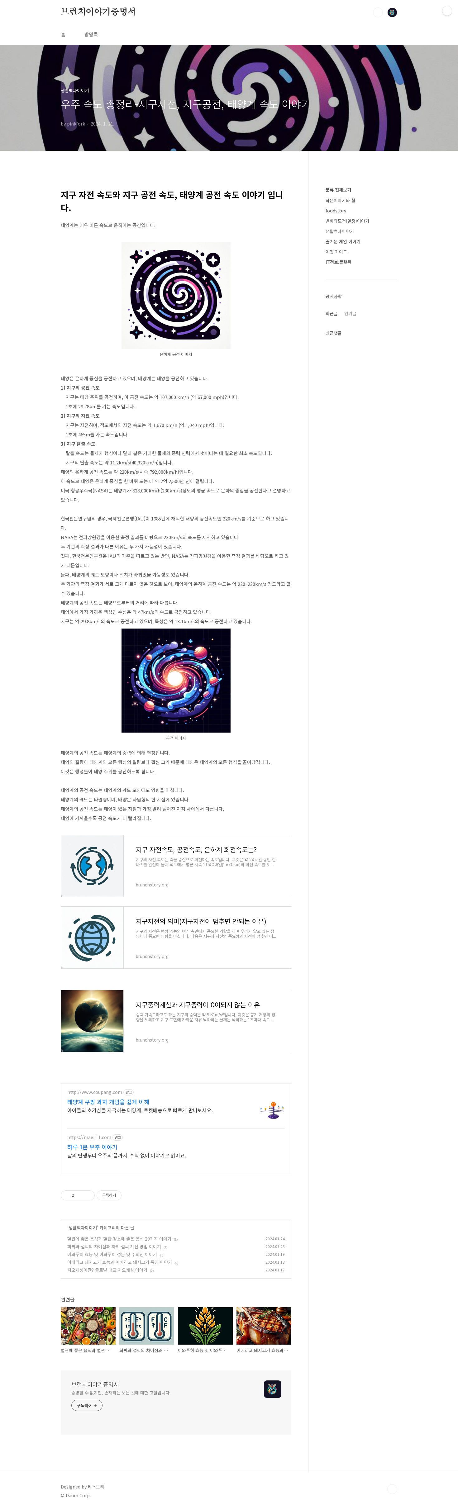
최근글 (332, 313)
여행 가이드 (336, 252)
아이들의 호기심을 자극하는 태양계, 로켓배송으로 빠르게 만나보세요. (140, 1110)
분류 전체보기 (338, 190)
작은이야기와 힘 (340, 200)
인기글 (350, 313)
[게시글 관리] (88, 1195)
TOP (392, 1489)
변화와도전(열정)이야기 (347, 221)
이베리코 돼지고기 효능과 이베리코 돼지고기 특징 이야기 (119, 1262)
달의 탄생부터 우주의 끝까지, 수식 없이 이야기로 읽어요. (126, 1155)
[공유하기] (80, 1195)
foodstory (336, 210)
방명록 (91, 34)
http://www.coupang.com (94, 1092)
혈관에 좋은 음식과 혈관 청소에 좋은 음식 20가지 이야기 (119, 1239)
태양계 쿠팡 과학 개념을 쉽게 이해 (108, 1101)
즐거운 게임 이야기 (343, 241)
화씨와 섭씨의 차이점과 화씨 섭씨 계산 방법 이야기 (114, 1246)
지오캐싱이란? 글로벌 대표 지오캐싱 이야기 (107, 1270)
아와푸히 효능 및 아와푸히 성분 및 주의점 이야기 (112, 1254)
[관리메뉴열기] (447, 11)
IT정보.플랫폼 (338, 262)
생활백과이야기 (83, 1227)
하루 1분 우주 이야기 (92, 1147)
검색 (378, 12)
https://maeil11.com (89, 1137)
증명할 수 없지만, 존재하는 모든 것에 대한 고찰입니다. (121, 1392)
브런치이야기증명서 (98, 12)
